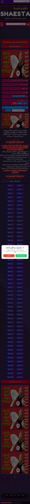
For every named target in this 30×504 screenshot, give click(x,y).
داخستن (9, 255)
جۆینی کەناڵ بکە (21, 255)
